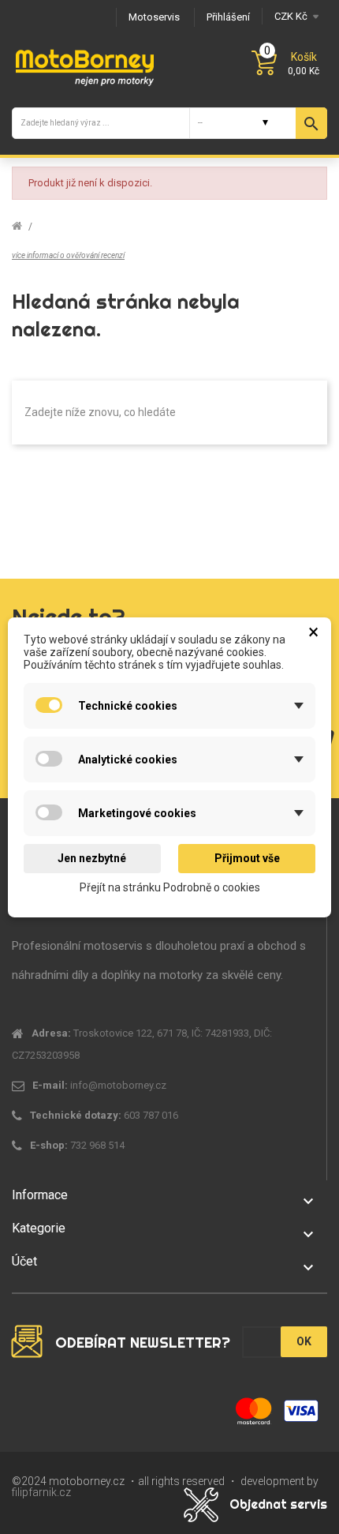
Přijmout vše (247, 858)
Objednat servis (278, 1504)
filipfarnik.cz (41, 1492)
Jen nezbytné (92, 858)
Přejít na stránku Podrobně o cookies (170, 886)
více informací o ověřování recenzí (68, 255)
